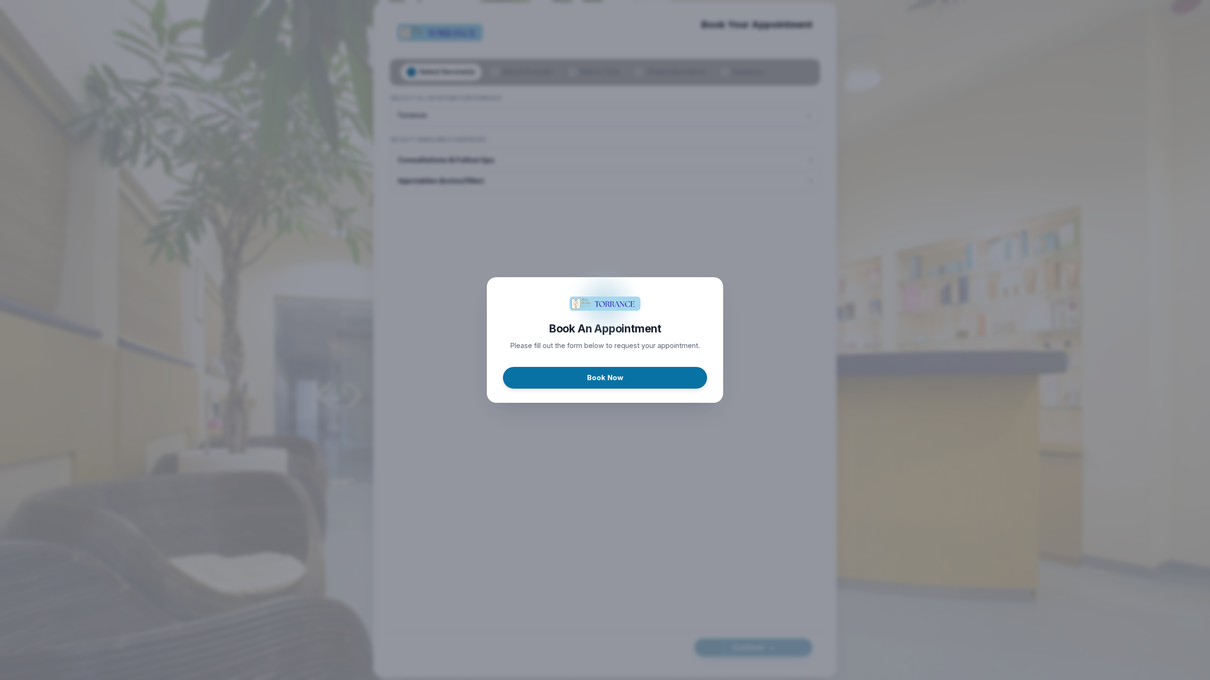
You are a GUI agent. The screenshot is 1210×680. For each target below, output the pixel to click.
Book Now (605, 377)
